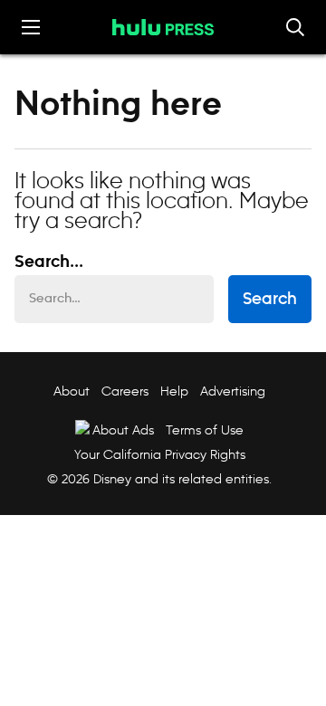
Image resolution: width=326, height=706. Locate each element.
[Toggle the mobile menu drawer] (31, 27)
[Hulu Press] (163, 27)
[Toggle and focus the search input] (295, 27)
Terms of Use (205, 430)
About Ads (123, 430)
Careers (125, 391)
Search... (48, 262)
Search (270, 300)
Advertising (232, 391)
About (71, 391)
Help (174, 391)
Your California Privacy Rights (159, 454)
